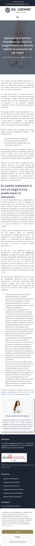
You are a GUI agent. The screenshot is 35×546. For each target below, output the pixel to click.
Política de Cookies (7, 525)
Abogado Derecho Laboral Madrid (13, 493)
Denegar (17, 537)
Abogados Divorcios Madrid (11, 482)
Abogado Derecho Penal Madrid (12, 496)
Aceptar (17, 532)
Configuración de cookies (17, 542)
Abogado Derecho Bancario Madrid (13, 489)
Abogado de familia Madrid (11, 478)
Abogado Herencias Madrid (11, 486)
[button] (17, 17)
